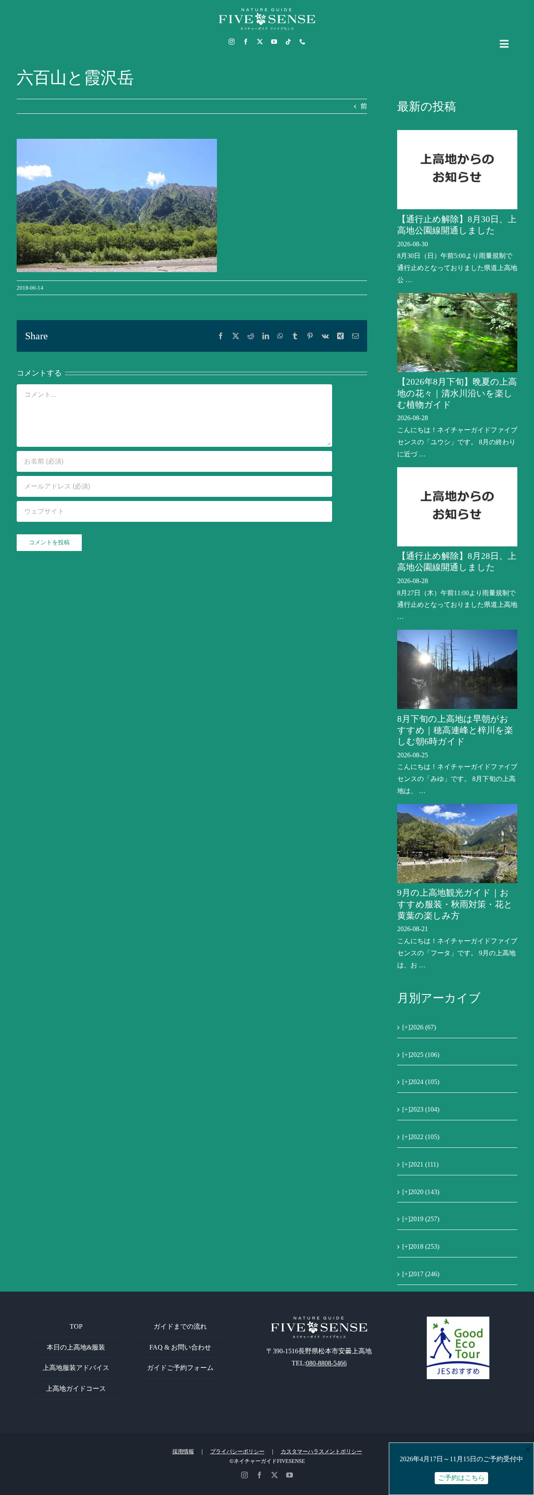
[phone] (302, 42)
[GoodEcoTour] (458, 1319)
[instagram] (231, 42)
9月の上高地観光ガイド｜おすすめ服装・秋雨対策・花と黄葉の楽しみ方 (455, 904)
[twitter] (260, 42)
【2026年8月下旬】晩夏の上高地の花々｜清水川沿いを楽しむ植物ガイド (457, 393)
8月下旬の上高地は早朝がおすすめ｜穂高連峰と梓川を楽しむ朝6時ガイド (455, 730)
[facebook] (246, 42)
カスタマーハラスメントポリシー (321, 1451)
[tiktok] (288, 42)
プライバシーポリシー (237, 1451)
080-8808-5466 (326, 1363)
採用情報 (183, 1451)
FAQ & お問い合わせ (180, 1347)
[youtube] (274, 42)
